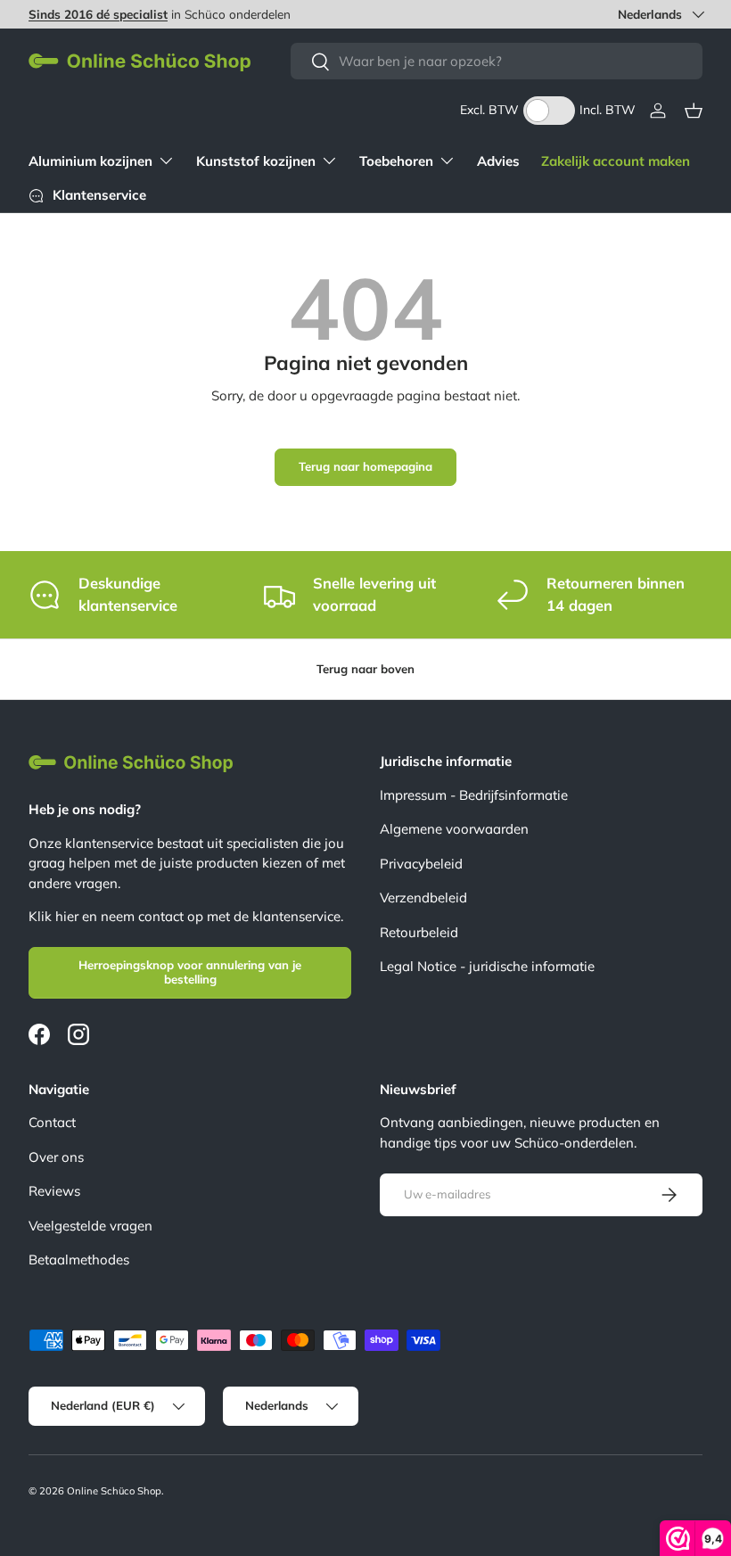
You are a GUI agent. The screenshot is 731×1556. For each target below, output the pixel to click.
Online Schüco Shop (114, 1491)
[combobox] (496, 61)
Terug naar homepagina (365, 466)
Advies (498, 160)
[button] (693, 110)
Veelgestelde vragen (90, 1225)
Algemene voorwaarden (454, 828)
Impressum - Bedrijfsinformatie (474, 794)
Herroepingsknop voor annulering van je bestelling (189, 972)
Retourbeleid (419, 932)
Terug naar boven (365, 669)
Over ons (56, 1156)
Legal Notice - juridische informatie (487, 966)
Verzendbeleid (423, 897)
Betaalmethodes (79, 1259)
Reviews (54, 1190)
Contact (52, 1122)
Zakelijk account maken (615, 160)
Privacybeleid (421, 863)
